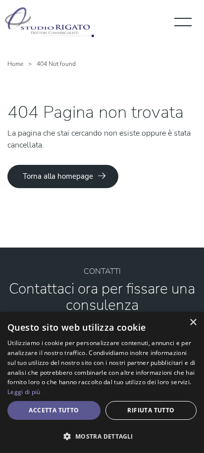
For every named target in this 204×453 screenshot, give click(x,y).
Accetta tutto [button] (54, 410)
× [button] (193, 322)
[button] (102, 436)
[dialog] (102, 382)
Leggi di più (24, 392)
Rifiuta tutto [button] (150, 410)
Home (15, 64)
